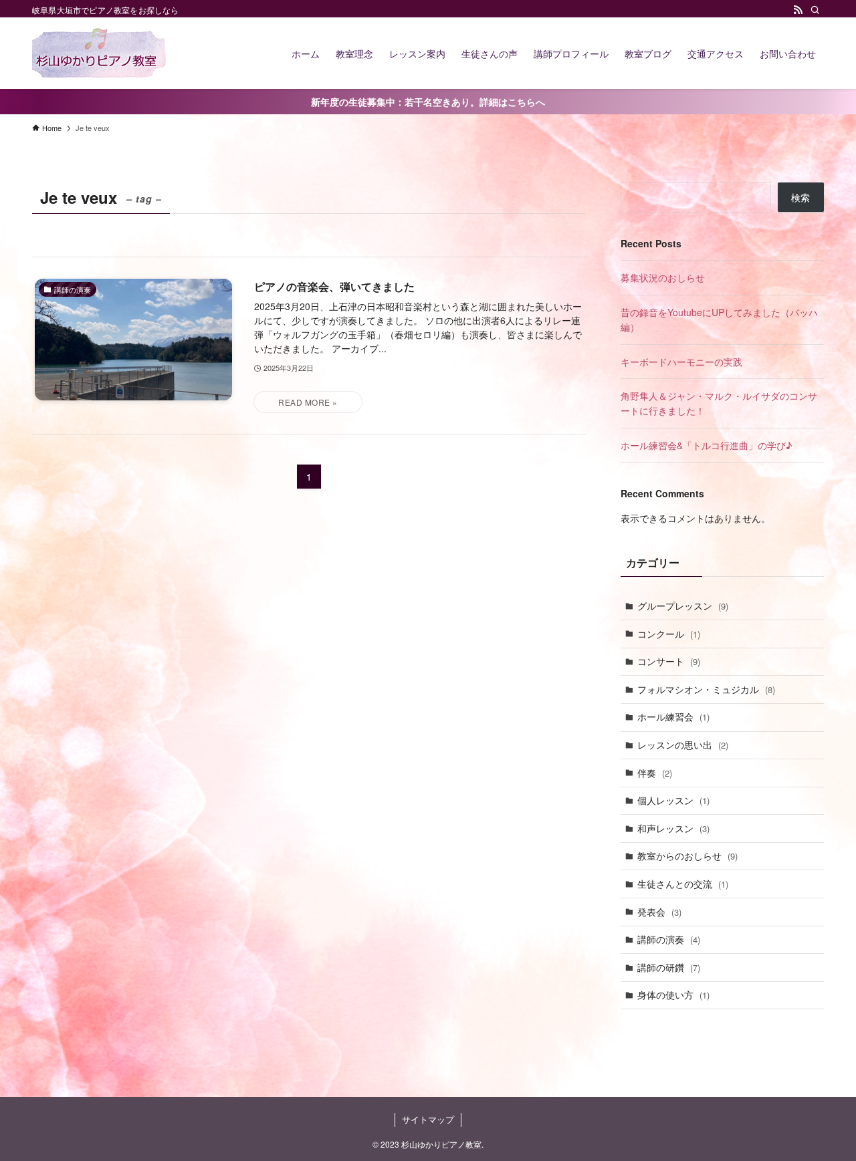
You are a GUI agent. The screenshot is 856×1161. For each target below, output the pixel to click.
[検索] (815, 10)
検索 (800, 197)
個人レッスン (673, 800)
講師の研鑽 (668, 967)
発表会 (659, 911)
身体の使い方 (673, 994)
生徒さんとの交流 (682, 883)
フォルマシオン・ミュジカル (706, 689)
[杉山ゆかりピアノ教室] (99, 53)
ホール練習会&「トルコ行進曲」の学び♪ (706, 445)
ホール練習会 (673, 716)
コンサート (668, 661)
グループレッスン (682, 605)
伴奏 (654, 772)
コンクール (668, 633)
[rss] (798, 10)
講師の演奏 (668, 939)
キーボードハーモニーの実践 (681, 361)
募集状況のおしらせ (663, 277)
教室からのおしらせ (687, 855)
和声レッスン (673, 828)
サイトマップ (428, 1119)
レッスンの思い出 (682, 744)
